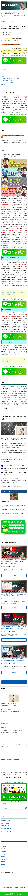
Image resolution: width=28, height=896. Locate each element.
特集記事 (3, 864)
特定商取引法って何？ (7, 828)
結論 (2, 74)
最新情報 (3, 861)
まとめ (3, 84)
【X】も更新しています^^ (7, 709)
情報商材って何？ (6, 820)
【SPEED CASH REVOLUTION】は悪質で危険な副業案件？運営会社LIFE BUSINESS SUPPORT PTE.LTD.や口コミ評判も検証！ (13, 561)
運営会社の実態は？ (7, 80)
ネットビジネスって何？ (8, 823)
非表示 (4, 69)
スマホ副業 (4, 408)
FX (1, 843)
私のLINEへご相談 (7, 515)
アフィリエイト (4, 846)
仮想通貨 (3, 856)
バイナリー (3, 854)
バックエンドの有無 (7, 82)
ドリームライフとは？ (7, 73)
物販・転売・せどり (6, 859)
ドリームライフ (10, 408)
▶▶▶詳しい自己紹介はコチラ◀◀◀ (10, 759)
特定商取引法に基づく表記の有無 (10, 78)
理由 (2, 76)
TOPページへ (13, 682)
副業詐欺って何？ (6, 826)
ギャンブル (3, 848)
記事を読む (14, 575)
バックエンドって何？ (7, 831)
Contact (3, 877)
